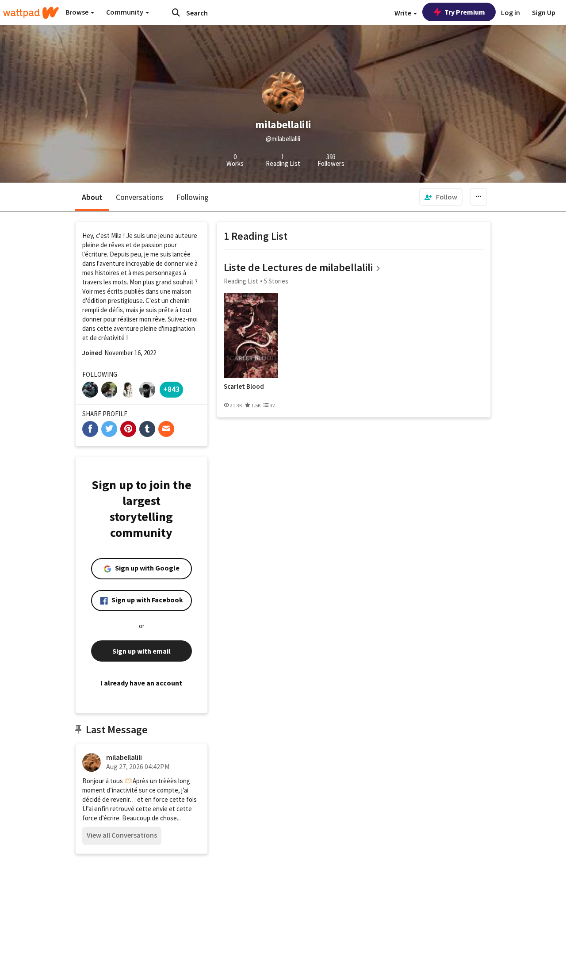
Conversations (139, 197)
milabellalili (124, 757)
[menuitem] (441, 197)
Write (403, 12)
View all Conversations (122, 835)
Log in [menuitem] (510, 12)
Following (192, 197)
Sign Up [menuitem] (543, 12)
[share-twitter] (109, 429)
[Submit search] (176, 12)
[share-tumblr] (147, 429)
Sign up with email (141, 651)
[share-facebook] (90, 429)
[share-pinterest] (128, 429)
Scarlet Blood (244, 387)
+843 (171, 389)
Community (125, 12)
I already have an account (141, 682)
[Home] (31, 13)
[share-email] (166, 429)
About (92, 197)
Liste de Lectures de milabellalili (298, 267)
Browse (77, 12)
